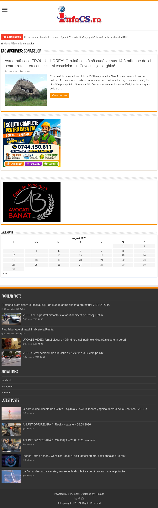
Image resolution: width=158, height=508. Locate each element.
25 (36, 264)
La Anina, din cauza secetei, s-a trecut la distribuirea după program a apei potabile (74, 471)
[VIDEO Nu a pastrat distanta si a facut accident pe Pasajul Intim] (11, 319)
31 (42, 344)
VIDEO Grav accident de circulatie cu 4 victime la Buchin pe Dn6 (63, 353)
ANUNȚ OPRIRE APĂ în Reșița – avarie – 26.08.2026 (57, 424)
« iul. (5, 273)
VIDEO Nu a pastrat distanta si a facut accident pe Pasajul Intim (63, 315)
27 (80, 264)
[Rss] (75, 498)
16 (144, 255)
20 (80, 260)
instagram (7, 386)
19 (59, 260)
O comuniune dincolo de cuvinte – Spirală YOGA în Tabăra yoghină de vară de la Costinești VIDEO (76, 37)
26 (59, 264)
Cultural (25, 71)
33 (23, 334)
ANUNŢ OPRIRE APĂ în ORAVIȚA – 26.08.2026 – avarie (59, 440)
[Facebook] (79, 498)
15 (123, 255)
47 (42, 319)
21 (101, 260)
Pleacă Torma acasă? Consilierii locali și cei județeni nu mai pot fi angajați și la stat (74, 455)
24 (13, 264)
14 (101, 255)
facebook (7, 380)
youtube (6, 392)
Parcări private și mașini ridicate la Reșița (27, 329)
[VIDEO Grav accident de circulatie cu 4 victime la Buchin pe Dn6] (11, 358)
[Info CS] (79, 14)
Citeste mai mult (59, 95)
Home (6, 43)
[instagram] (82, 498)
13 (80, 255)
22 (123, 260)
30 (44, 357)
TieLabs (99, 493)
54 (23, 309)
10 (13, 255)
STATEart (73, 493)
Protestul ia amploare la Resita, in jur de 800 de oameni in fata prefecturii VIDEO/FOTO (56, 304)
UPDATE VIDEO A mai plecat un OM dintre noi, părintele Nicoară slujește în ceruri (74, 339)
